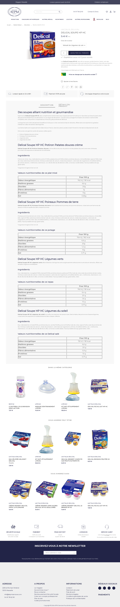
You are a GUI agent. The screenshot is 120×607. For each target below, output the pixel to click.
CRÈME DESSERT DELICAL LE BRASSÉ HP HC (71, 506)
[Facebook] (104, 588)
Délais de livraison (83, 535)
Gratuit (60, 535)
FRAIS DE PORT (60, 532)
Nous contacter (39, 592)
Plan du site (38, 598)
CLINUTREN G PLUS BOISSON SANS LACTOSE (19, 407)
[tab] (47, 105)
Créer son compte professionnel (45, 596)
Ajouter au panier (80, 53)
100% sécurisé (36, 535)
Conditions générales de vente (77, 596)
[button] (69, 81)
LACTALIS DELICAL (70, 29)
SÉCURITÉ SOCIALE (13, 532)
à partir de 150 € (60, 536)
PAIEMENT (36, 532)
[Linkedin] (99, 588)
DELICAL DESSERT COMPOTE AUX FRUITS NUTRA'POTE (45, 460)
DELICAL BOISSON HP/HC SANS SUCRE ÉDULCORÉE (99, 460)
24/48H (83, 536)
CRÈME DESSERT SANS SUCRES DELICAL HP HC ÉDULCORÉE (46, 506)
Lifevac (38, 404)
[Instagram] (109, 588)
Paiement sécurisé (72, 590)
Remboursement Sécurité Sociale (46, 594)
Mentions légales (72, 594)
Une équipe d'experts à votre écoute (107, 535)
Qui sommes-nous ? (41, 590)
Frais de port (70, 592)
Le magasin (38, 588)
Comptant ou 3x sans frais (36, 536)
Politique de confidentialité (75, 598)
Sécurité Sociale (13, 536)
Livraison (69, 588)
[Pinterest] (113, 588)
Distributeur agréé (13, 535)
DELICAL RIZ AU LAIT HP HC (98, 406)
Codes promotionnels (42, 600)
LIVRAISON (83, 532)
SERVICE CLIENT (107, 532)
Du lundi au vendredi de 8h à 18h (107, 537)
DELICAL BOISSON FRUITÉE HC (72, 459)
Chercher (59, 11)
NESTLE (11, 404)
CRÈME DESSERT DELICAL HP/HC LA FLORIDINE (18, 506)
